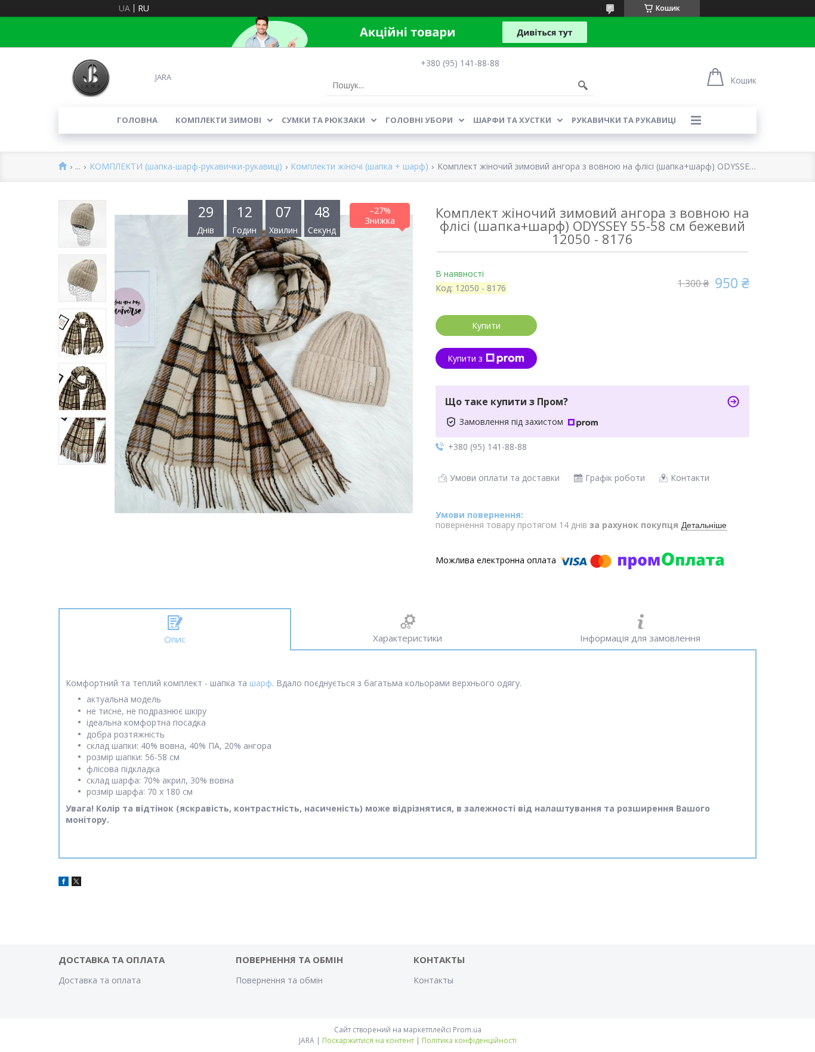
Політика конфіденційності (469, 1040)
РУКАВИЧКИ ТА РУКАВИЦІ (624, 120)
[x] (76, 883)
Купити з (465, 358)
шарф (260, 683)
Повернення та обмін (279, 980)
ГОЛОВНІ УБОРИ (419, 120)
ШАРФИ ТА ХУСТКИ (512, 120)
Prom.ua (467, 1030)
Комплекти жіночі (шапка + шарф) (359, 167)
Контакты (433, 980)
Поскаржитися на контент (368, 1040)
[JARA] (89, 76)
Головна (137, 120)
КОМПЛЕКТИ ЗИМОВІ (218, 120)
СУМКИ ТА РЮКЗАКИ (323, 120)
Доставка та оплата (99, 980)
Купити (486, 325)
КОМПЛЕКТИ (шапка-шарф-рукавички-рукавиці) (185, 167)
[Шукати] (583, 85)
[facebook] (63, 883)
